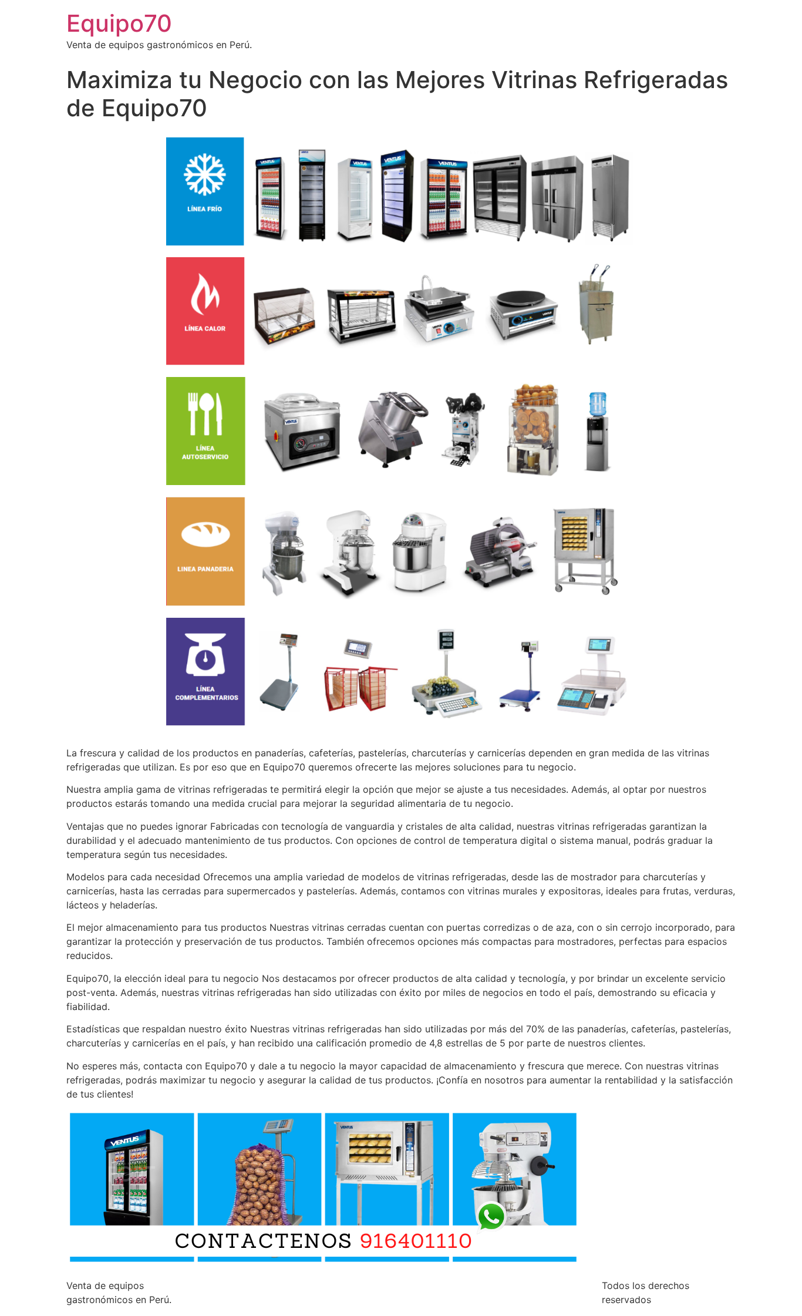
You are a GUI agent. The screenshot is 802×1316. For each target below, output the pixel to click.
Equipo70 (119, 23)
